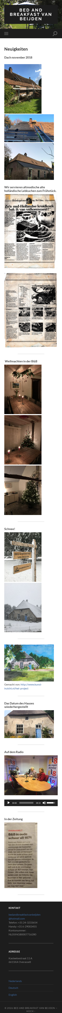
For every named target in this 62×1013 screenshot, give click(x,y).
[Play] (8, 802)
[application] (31, 803)
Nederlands (15, 981)
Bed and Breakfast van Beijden (31, 14)
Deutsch (13, 987)
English (13, 994)
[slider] (26, 803)
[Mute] (44, 802)
